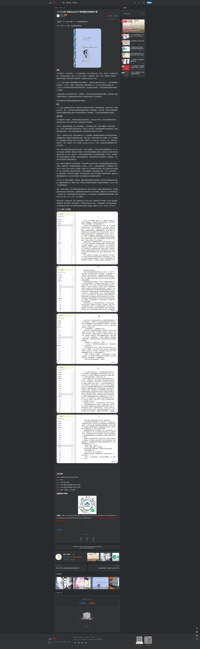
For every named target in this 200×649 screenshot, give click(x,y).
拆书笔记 (75, 2)
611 (68, 557)
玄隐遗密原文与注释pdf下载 (137, 41)
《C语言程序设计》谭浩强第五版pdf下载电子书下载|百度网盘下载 (138, 67)
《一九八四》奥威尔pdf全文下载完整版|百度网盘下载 (77, 11)
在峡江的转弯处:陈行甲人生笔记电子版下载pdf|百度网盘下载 (138, 55)
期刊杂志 (68, 2)
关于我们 (93, 637)
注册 (93, 603)
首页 (63, 2)
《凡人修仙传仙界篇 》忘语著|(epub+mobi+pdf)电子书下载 (137, 36)
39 (75, 557)
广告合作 (87, 637)
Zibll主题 (97, 639)
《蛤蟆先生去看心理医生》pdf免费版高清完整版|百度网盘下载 (138, 48)
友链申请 (75, 637)
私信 (116, 16)
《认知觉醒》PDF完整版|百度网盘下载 (137, 60)
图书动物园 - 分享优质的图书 (88, 639)
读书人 (62, 15)
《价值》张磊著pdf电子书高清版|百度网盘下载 (137, 72)
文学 (60, 7)
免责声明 (81, 637)
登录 (83, 603)
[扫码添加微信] (196, 635)
